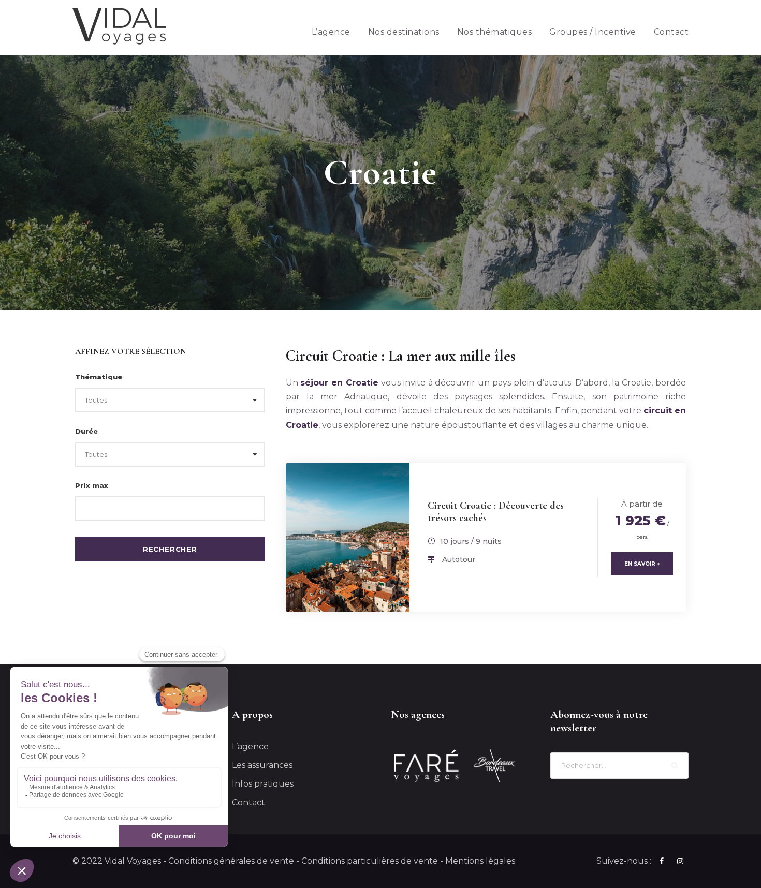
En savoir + (642, 563)
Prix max (91, 485)
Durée (86, 431)
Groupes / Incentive (592, 32)
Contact (671, 32)
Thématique (98, 377)
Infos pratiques (263, 784)
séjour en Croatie (339, 383)
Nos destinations (404, 32)
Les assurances (262, 765)
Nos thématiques (494, 32)
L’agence (331, 32)
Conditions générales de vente (231, 861)
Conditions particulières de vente (369, 861)
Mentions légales (480, 861)
